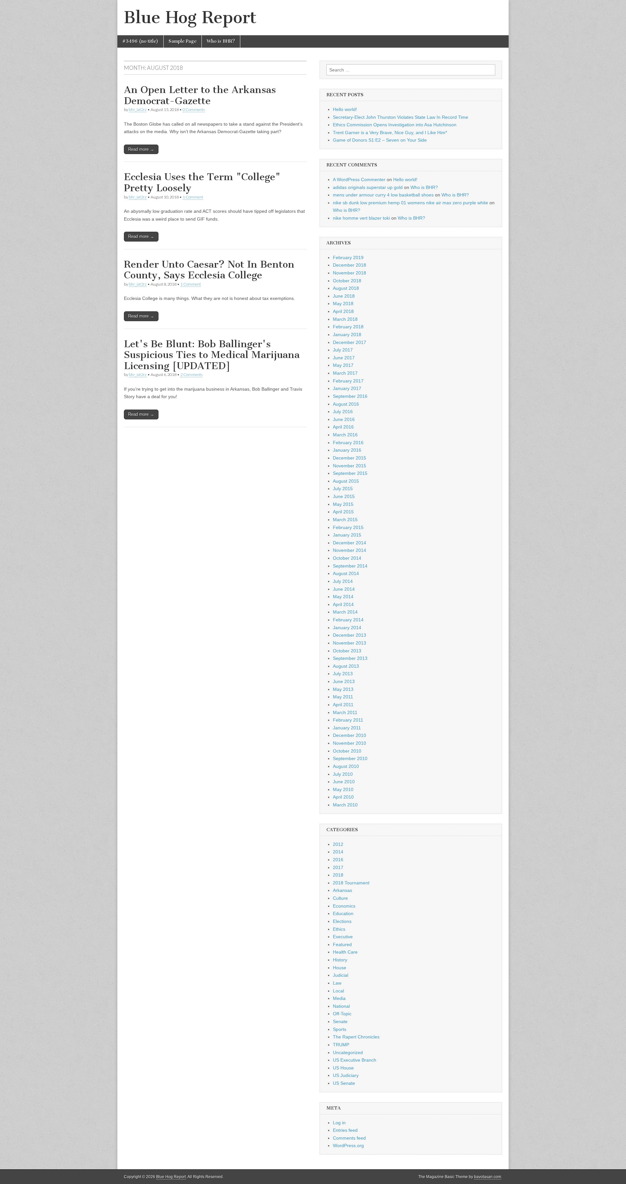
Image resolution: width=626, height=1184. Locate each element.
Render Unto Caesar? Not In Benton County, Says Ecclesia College (209, 269)
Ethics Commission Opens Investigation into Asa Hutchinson (394, 124)
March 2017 (345, 373)
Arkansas (342, 890)
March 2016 (345, 434)
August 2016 (346, 404)
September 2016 (350, 396)
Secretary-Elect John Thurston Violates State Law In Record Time (400, 117)
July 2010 (343, 774)
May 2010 (343, 789)
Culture (340, 898)
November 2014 (349, 550)
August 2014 (346, 573)
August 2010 (346, 766)
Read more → (141, 149)
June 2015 (344, 496)
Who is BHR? (221, 41)
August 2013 (346, 666)
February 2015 (348, 527)
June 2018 (344, 296)
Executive (343, 936)
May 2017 (343, 365)
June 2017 (344, 357)
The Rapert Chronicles (356, 1036)
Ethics (339, 929)
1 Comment (193, 197)
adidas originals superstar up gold (368, 187)
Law (337, 983)
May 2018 (343, 303)
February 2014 (348, 619)
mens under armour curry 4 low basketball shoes (383, 194)
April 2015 (343, 511)
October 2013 (347, 650)
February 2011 (348, 720)
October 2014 (347, 558)
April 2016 (343, 426)
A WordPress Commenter (359, 179)
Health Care (345, 952)
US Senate (344, 1083)
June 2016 (344, 419)
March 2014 (345, 612)
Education (343, 913)
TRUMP (341, 1044)
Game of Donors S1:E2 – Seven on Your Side (380, 140)
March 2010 (345, 804)
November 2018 (349, 272)
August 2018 (346, 288)
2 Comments (191, 374)
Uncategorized (348, 1052)
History (340, 959)
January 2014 (347, 627)
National (341, 1006)
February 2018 (348, 326)
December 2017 (349, 342)
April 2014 (343, 604)
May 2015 (343, 504)
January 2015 (347, 534)
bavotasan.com (487, 1177)
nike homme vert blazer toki (361, 218)
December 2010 (349, 735)
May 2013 (343, 689)
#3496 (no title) (140, 41)
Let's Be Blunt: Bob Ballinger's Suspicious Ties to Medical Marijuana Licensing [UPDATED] (212, 355)
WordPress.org (348, 1145)
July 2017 (343, 349)
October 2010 (347, 751)
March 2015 (345, 519)
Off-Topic (342, 1013)
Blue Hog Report (190, 17)
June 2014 (344, 589)
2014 (338, 851)
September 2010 (350, 758)
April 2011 (343, 704)
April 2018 (343, 311)
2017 (338, 867)
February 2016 (348, 442)
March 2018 (345, 319)
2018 (338, 875)
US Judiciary (346, 1075)
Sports (339, 1029)
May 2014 (343, 596)
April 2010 (343, 797)
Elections (342, 921)
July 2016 (343, 411)
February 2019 (348, 257)
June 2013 (344, 681)
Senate (340, 1021)
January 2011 (347, 727)
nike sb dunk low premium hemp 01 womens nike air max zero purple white (410, 202)
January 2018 (347, 334)
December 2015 (349, 457)
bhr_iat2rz (138, 109)
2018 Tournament (351, 882)
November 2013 (349, 643)
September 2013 (350, 658)
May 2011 (343, 696)
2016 (338, 859)
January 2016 (347, 450)
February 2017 (348, 380)
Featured (342, 944)
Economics (344, 906)
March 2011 (345, 712)
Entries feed (345, 1130)
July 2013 (343, 673)
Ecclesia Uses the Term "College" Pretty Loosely (202, 182)
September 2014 (350, 566)
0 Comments (194, 109)
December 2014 (349, 542)
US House (343, 1067)
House (339, 967)
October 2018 (347, 280)
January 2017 (347, 388)
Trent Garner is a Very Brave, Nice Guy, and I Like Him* (390, 132)
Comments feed (349, 1138)
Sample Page (183, 41)
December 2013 (349, 635)
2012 (338, 844)
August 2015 (346, 481)
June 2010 (344, 781)
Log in (339, 1122)
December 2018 (349, 265)
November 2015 (349, 465)
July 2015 (343, 488)
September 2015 (350, 473)
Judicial (340, 975)
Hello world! (345, 109)
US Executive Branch (354, 1060)
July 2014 (343, 581)
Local (338, 990)
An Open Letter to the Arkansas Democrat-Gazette (200, 95)
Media (339, 998)
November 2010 (349, 743)
